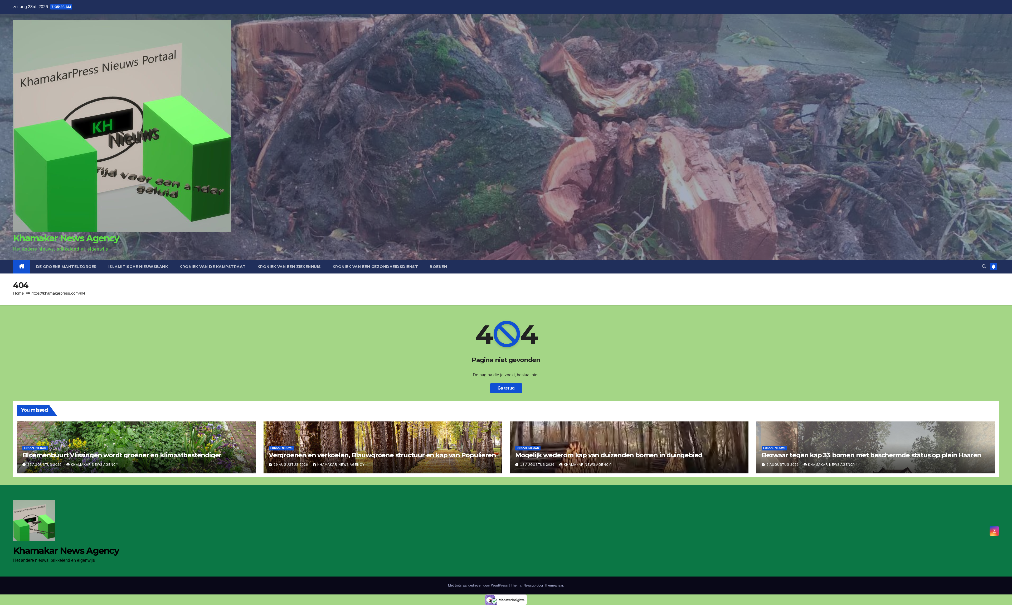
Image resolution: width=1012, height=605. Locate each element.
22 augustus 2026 (45, 465)
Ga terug (506, 388)
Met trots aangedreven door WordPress (478, 585)
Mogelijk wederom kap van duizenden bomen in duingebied (608, 455)
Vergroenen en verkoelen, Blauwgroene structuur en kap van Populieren (382, 455)
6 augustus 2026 (783, 465)
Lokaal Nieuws (35, 447)
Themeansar (553, 585)
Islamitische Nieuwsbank (138, 266)
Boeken (438, 266)
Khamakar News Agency (66, 238)
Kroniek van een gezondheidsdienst (375, 266)
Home (18, 293)
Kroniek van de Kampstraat (212, 266)
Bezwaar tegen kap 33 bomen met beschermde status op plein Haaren (871, 455)
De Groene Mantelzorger (66, 266)
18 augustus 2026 (538, 465)
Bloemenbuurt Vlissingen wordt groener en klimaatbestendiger (121, 455)
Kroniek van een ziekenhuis (289, 266)
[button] (984, 266)
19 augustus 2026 (291, 465)
